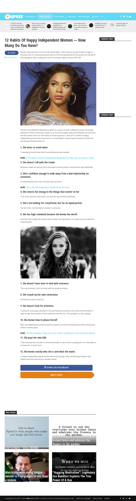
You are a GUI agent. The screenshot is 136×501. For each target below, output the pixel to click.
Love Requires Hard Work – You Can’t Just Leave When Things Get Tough (81, 26)
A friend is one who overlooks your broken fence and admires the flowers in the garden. (17, 26)
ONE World (72, 17)
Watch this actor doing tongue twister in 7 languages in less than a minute (38, 26)
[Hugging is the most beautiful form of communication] (91, 25)
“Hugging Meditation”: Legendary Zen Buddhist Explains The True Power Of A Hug (59, 26)
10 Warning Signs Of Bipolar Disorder (122, 24)
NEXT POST (56, 375)
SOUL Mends (59, 17)
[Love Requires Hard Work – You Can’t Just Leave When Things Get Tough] (70, 26)
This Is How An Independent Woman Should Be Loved (47, 187)
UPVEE (96, 17)
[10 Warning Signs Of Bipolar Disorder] (112, 24)
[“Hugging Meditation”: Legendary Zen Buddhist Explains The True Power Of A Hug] (49, 26)
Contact (107, 498)
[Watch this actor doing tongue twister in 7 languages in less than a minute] (28, 26)
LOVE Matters (31, 17)
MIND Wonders (45, 17)
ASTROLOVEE (85, 17)
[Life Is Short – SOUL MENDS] (27, 431)
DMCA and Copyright (83, 498)
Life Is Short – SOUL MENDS (22, 448)
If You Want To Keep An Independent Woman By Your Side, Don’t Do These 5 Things (60, 158)
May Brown (12, 57)
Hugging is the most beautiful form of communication (101, 25)
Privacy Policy (97, 498)
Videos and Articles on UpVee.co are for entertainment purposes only (50, 498)
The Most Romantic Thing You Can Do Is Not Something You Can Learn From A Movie (60, 333)
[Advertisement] (69, 6)
